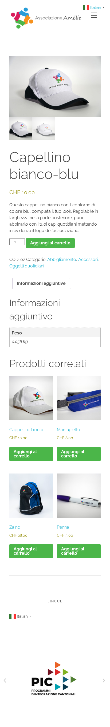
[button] (4, 680)
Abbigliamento (61, 259)
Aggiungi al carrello (50, 242)
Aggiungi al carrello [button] (25, 453)
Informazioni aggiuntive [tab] (41, 283)
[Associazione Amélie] (47, 17)
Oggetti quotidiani (26, 266)
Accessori (88, 259)
